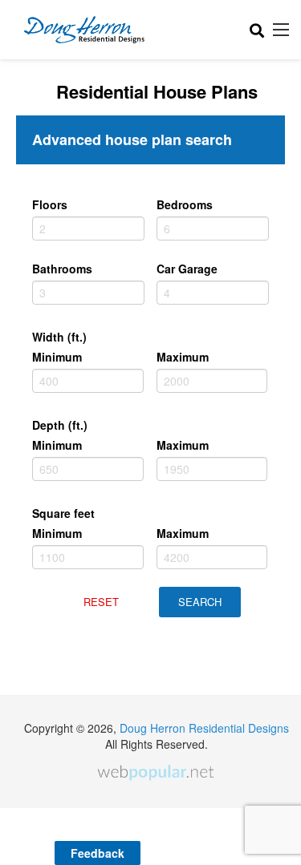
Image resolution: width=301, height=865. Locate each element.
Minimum (57, 357)
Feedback (97, 853)
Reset (101, 601)
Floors (49, 204)
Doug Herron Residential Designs (204, 728)
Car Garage (187, 269)
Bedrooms (185, 204)
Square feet (63, 513)
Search (200, 601)
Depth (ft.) (59, 425)
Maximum (183, 357)
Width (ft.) (59, 337)
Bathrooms (62, 269)
